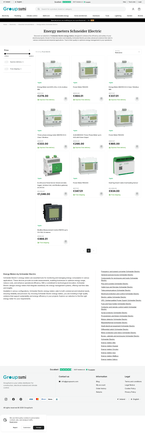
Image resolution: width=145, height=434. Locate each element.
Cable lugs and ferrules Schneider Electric (117, 287)
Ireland (7, 2)
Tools (107, 16)
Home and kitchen (80, 16)
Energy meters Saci (108, 353)
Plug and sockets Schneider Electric (114, 284)
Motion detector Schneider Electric (114, 319)
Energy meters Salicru (109, 359)
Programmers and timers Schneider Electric (117, 316)
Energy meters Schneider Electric (47, 24)
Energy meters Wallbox (109, 356)
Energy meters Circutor (109, 349)
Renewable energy (62, 16)
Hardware (96, 16)
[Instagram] (6, 399)
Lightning (118, 16)
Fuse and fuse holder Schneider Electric (116, 304)
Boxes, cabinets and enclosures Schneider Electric (120, 336)
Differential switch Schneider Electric (114, 329)
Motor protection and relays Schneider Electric (118, 333)
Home (5, 24)
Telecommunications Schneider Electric (115, 290)
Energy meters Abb (108, 343)
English (19, 2)
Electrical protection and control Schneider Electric (120, 294)
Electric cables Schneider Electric (113, 297)
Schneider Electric (108, 339)
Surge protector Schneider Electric (114, 313)
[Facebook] (13, 399)
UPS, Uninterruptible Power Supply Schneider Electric (121, 300)
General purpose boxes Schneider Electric (117, 275)
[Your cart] (139, 9)
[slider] (5, 54)
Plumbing (17, 16)
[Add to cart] (66, 99)
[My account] (133, 9)
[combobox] (80, 9)
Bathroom (46, 16)
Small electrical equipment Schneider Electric (118, 326)
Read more (13, 422)
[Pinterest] (20, 399)
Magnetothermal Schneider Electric (114, 323)
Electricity (13, 24)
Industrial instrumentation (26, 24)
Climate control (32, 16)
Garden (129, 16)
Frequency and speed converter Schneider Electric (120, 271)
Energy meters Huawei (109, 346)
